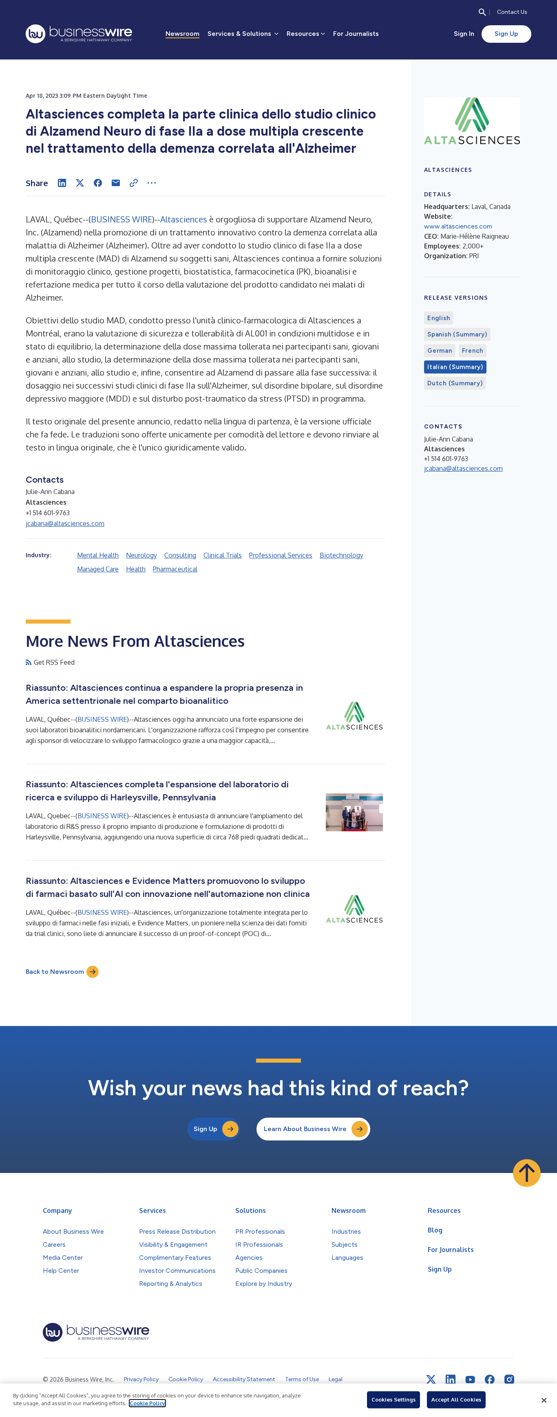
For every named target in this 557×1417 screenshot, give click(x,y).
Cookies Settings (393, 1399)
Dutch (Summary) (454, 383)
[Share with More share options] (151, 182)
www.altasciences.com (458, 226)
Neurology (141, 555)
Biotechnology (341, 555)
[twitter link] (431, 1379)
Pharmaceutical (175, 569)
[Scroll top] (527, 1173)
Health (136, 569)
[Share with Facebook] (97, 182)
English (438, 318)
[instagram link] (509, 1379)
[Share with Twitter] (79, 182)
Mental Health (98, 555)
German (439, 350)
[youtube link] (470, 1380)
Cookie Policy (147, 1403)
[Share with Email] (115, 182)
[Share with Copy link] (133, 182)
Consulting (180, 555)
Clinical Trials (222, 555)
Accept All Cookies (456, 1399)
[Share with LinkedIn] (62, 182)
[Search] (482, 12)
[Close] (544, 1400)
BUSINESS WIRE (121, 219)
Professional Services (280, 555)
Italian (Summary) (455, 367)
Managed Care (98, 569)
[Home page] (79, 33)
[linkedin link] (450, 1379)
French (473, 350)
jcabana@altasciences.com (65, 523)
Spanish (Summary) (457, 334)
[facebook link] (490, 1379)
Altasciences (183, 219)
